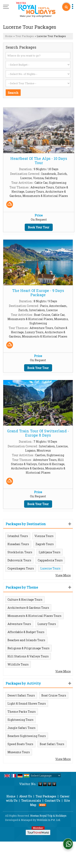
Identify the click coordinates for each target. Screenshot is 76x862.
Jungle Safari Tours (21, 728)
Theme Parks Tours (21, 712)
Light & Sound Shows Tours (26, 703)
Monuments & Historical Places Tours (34, 616)
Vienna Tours (44, 536)
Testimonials (31, 800)
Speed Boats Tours (20, 744)
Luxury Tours (46, 624)
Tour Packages (24, 36)
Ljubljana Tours (49, 552)
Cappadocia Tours (50, 560)
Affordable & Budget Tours (25, 632)
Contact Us (52, 800)
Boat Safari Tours (52, 744)
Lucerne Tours (50, 568)
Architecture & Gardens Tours (28, 608)
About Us (25, 796)
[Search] (66, 7)
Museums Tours (18, 752)
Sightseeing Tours (20, 720)
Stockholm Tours (19, 552)
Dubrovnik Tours (19, 560)
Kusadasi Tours (18, 544)
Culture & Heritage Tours (24, 599)
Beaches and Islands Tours (26, 640)
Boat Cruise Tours (53, 695)
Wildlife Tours (18, 664)
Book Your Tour (38, 227)
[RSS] (42, 805)
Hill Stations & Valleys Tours (28, 656)
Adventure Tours (19, 624)
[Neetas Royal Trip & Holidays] (36, 10)
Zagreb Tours (44, 544)
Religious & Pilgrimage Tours (28, 648)
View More (63, 575)
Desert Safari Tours (21, 695)
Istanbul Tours (17, 536)
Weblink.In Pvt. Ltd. (49, 819)
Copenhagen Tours (20, 568)
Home (9, 36)
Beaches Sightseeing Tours (26, 736)
